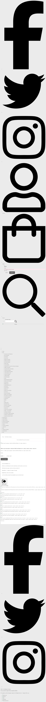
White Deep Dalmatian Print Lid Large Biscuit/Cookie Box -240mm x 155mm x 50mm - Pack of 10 (15, 511)
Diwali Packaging (6, 376)
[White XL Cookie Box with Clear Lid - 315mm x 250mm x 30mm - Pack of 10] (12, 505)
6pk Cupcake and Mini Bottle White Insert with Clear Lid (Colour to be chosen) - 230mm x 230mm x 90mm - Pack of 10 (19, 519)
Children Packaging (7, 367)
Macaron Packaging (7, 393)
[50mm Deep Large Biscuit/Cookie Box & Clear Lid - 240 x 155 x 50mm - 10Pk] (13, 493)
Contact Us (4, 426)
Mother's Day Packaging (8, 394)
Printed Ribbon (4, 418)
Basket (7, 272)
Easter (5, 378)
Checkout (12, 272)
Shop (3, 352)
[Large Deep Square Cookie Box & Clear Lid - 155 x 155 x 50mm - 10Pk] (11, 497)
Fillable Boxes (6, 383)
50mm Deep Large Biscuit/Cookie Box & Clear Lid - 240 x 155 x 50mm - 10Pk (12, 495)
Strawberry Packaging (7, 405)
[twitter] (23, 112)
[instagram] (23, 161)
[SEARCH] (16, 321)
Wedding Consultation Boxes (8, 414)
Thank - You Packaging (7, 410)
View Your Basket (19, 439)
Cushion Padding (6, 375)
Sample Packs (6, 402)
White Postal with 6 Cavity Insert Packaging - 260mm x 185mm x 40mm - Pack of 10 (13, 515)
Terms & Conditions (5, 425)
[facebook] (23, 593)
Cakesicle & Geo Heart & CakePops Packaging (11, 366)
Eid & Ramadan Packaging (8, 379)
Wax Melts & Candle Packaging (9, 413)
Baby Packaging (6, 355)
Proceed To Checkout (26, 439)
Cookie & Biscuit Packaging (8, 371)
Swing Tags (6, 407)
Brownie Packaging (7, 362)
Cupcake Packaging (7, 374)
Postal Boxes (6, 398)
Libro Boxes (6, 391)
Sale (5, 401)
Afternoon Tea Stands (5, 421)
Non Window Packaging (7, 395)
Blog (3, 428)
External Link (4, 430)
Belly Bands (6, 356)
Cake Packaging (6, 364)
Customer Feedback (5, 429)
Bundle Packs (6, 363)
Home (3, 351)
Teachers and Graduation (8, 409)
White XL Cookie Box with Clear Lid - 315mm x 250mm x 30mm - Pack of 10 (12, 507)
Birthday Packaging (7, 359)
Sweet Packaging (6, 406)
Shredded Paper (6, 403)
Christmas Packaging (7, 370)
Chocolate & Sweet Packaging (8, 368)
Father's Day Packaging (7, 380)
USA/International (5, 422)
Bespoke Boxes (4, 417)
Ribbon (5, 399)
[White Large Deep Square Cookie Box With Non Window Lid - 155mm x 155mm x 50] (2, 446)
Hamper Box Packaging (7, 390)
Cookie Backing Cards (7, 372)
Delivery (3, 424)
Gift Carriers (6, 386)
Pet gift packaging (7, 397)
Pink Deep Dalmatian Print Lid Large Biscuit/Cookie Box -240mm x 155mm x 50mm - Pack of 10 (15, 503)
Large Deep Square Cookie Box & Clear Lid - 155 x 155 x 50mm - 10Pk (11, 499)
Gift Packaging (6, 387)
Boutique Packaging (7, 360)
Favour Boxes (6, 382)
